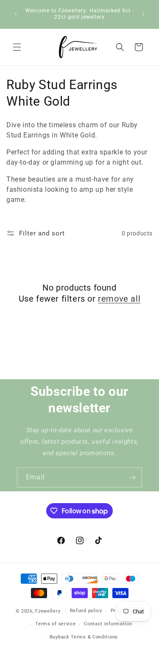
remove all (119, 299)
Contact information (108, 624)
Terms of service (55, 624)
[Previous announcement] (15, 14)
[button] (17, 47)
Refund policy (86, 610)
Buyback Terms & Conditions (84, 637)
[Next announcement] (143, 14)
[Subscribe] (132, 477)
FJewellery (47, 611)
